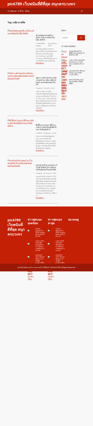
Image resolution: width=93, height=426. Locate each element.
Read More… (40, 63)
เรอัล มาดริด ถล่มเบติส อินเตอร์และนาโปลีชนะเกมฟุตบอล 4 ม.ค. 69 (77, 63)
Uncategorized (73, 225)
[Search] (81, 37)
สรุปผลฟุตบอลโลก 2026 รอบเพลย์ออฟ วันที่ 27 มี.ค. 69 (77, 53)
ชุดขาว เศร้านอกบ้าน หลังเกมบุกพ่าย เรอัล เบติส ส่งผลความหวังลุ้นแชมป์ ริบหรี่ (46, 81)
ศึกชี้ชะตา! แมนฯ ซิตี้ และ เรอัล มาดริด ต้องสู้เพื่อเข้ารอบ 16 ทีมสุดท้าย (46, 127)
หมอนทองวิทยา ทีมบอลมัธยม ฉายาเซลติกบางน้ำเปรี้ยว (77, 73)
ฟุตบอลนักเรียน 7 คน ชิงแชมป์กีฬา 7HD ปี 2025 (76, 81)
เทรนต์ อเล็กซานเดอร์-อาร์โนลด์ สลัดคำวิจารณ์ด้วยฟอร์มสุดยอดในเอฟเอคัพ (46, 167)
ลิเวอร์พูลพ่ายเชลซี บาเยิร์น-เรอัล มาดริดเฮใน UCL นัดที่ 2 (45, 37)
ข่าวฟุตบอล (39, 32)
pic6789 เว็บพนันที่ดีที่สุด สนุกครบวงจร (41, 4)
